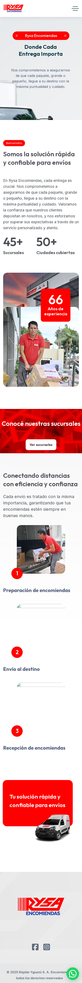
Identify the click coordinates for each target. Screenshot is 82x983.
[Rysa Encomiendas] (13, 8)
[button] (72, 973)
